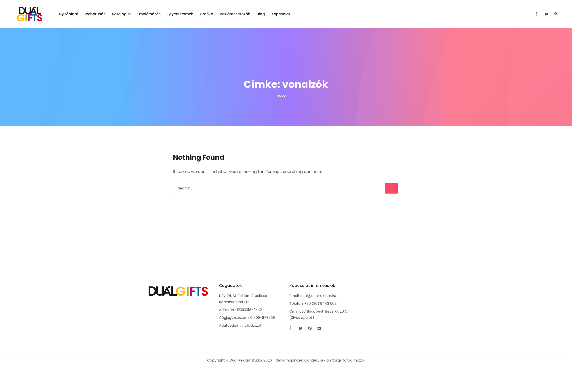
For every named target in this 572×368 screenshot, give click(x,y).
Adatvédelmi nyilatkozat (240, 325)
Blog (261, 14)
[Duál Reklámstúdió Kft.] (29, 14)
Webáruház (94, 14)
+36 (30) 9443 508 (320, 303)
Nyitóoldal (68, 14)
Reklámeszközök (235, 14)
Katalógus (121, 14)
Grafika (206, 14)
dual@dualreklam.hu (318, 295)
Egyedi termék (180, 14)
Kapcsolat (280, 14)
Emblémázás (149, 14)
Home (281, 96)
